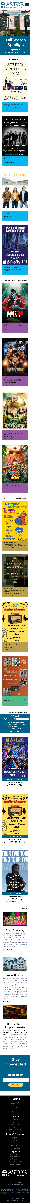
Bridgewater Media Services (17, 1200)
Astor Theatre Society (15, 1129)
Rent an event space (15, 1110)
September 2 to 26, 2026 (10, 702)
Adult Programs (15, 1147)
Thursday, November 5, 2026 (15, 901)
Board (15, 1122)
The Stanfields (9, 159)
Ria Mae (15, 898)
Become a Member (15, 1154)
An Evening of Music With (15, 896)
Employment (15, 1131)
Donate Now (15, 1163)
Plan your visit (15, 1103)
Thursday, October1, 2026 (10, 271)
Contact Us (15, 1113)
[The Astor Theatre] (15, 1172)
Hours (15, 1105)
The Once (7, 213)
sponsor (16, 1032)
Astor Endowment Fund (15, 1161)
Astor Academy (15, 1127)
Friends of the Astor (15, 1156)
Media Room (15, 1111)
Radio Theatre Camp (11, 644)
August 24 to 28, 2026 (9, 647)
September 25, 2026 (9, 216)
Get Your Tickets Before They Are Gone (16, 52)
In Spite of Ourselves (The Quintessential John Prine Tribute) (12, 269)
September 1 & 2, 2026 (9, 436)
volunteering (14, 1034)
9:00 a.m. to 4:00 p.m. (9, 649)
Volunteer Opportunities (15, 1164)
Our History (15, 1119)
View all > (25, 908)
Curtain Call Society (15, 1159)
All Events (15, 1137)
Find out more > (8, 949)
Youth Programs (15, 1143)
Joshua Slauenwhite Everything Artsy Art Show (14, 699)
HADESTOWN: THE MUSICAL (13, 326)
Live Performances (15, 1138)
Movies (15, 1140)
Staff (15, 1121)
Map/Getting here (15, 1107)
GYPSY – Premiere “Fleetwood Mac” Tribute (14, 105)
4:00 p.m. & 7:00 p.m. (9, 331)
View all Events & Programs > (17, 712)
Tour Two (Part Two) (15, 900)
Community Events (15, 1148)
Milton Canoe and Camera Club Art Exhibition (14, 590)
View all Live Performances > (17, 280)
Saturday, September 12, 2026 (11, 107)
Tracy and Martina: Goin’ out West (13, 433)
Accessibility (15, 1108)
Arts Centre (15, 1126)
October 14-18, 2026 (9, 547)
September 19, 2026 (9, 162)
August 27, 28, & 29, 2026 (10, 382)
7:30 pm (6, 164)
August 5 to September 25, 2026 (12, 593)
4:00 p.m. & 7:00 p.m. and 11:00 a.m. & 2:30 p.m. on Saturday (14, 384)
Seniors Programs (15, 1145)
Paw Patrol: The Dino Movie (13, 486)
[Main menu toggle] (27, 4)
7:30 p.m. (6, 109)
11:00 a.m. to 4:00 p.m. (9, 595)
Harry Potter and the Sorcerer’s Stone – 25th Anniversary (14, 379)
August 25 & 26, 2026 (9, 329)
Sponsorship (15, 1158)
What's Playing (15, 1102)
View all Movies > (21, 498)
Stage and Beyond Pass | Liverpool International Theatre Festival (14, 545)
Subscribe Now (16, 1084)
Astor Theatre (15, 1124)
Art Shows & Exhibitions (15, 1142)
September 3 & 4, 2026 (9, 489)
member (16, 1030)
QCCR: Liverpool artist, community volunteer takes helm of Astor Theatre (16, 725)
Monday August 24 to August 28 (15, 843)
